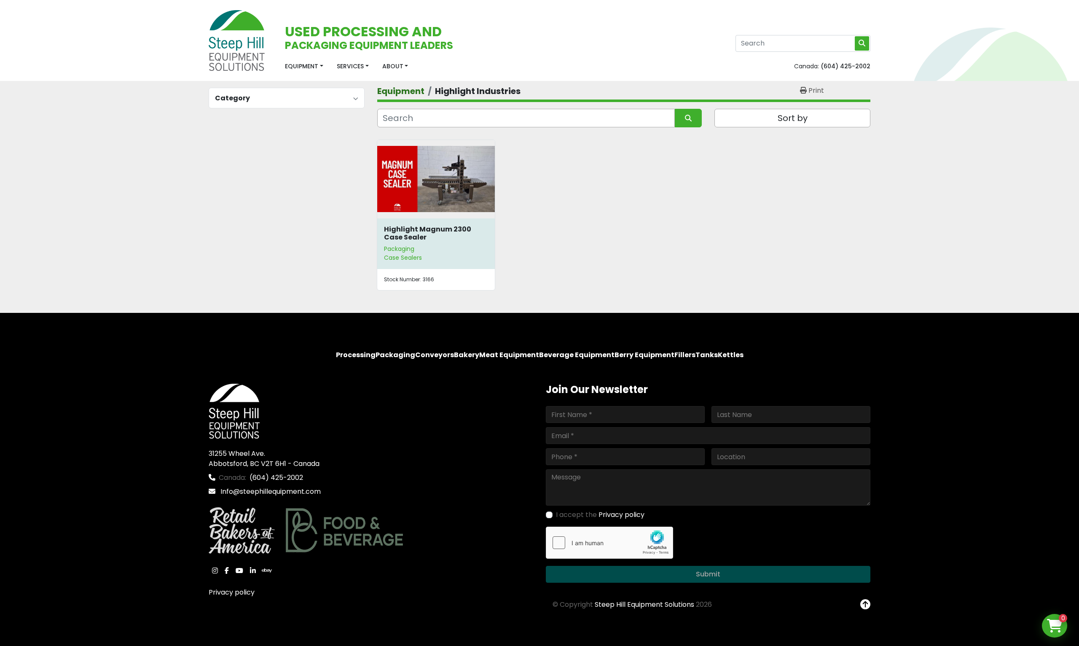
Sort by (793, 118)
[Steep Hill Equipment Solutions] (234, 411)
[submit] (862, 43)
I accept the (600, 514)
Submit (708, 574)
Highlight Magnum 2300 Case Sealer (427, 233)
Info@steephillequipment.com (270, 491)
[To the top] (865, 604)
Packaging (399, 249)
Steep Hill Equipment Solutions (644, 604)
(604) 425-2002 (845, 66)
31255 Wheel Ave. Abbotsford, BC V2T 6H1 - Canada (264, 458)
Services (350, 66)
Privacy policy (232, 592)
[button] (304, 66)
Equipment (301, 66)
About (392, 66)
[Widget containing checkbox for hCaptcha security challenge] (609, 543)
